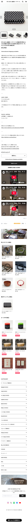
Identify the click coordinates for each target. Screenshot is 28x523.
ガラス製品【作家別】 (5, 436)
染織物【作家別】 (4, 399)
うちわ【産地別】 (4, 420)
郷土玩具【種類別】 (5, 445)
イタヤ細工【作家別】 (5, 412)
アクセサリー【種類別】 (6, 441)
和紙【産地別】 (4, 416)
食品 (2, 461)
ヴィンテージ (4, 453)
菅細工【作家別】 (4, 407)
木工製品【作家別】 (5, 395)
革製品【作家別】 (4, 432)
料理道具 (3, 449)
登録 (22, 495)
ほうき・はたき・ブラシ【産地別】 (7, 424)
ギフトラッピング (5, 152)
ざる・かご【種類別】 (5, 428)
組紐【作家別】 (4, 403)
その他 (2, 465)
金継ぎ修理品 (4, 457)
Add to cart (14, 163)
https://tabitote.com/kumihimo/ (8, 137)
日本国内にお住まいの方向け (14, 167)
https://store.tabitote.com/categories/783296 (12, 127)
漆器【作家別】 (4, 391)
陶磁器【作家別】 (4, 387)
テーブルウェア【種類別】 (6, 383)
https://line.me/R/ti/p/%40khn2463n (10, 148)
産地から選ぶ (4, 469)
